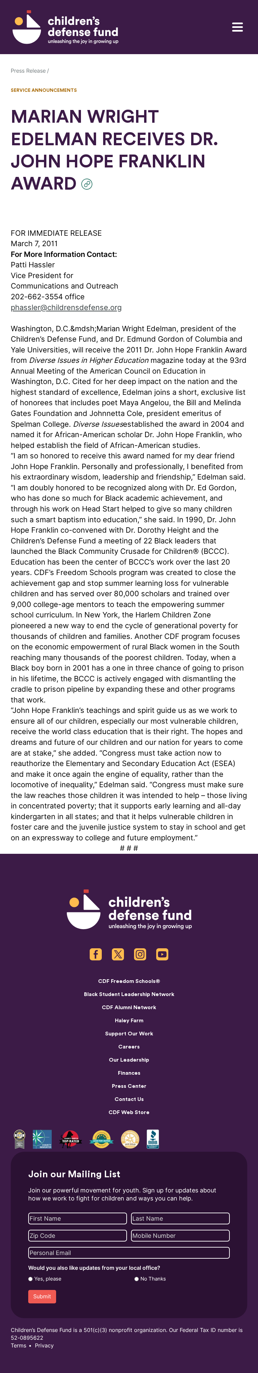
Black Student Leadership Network (129, 994)
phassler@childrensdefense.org (66, 307)
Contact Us (129, 1099)
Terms (18, 1345)
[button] (88, 184)
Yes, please (47, 1279)
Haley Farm (129, 1020)
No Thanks (153, 1279)
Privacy (44, 1345)
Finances (129, 1073)
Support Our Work (129, 1033)
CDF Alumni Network (129, 1007)
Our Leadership (129, 1060)
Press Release (28, 71)
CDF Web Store (129, 1112)
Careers (129, 1047)
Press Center (129, 1086)
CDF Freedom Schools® (129, 981)
